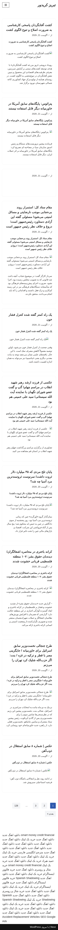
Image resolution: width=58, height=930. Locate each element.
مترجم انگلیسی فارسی (30, 852)
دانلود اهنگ (49, 903)
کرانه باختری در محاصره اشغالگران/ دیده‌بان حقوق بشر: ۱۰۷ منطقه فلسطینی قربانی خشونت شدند (29, 556)
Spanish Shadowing (27, 878)
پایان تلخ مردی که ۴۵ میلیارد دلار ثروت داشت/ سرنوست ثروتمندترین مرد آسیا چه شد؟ (29, 476)
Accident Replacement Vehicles (21, 916)
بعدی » (50, 813)
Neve (53, 927)
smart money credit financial (37, 835)
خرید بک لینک (28, 839)
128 (16, 805)
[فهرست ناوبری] (5, 4)
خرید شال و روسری (13, 891)
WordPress (35, 927)
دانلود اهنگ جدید (11, 835)
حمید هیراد (48, 860)
